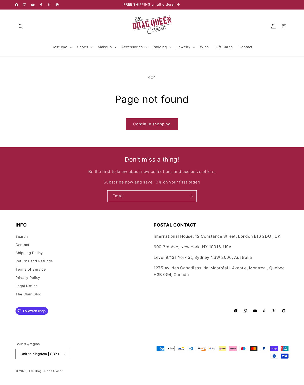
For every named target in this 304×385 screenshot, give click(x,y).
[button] (21, 26)
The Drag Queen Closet (46, 371)
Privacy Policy (28, 278)
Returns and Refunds (34, 261)
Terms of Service (31, 269)
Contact (22, 245)
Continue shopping (152, 124)
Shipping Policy (29, 253)
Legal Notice (27, 286)
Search (22, 236)
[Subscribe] (191, 196)
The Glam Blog (28, 294)
